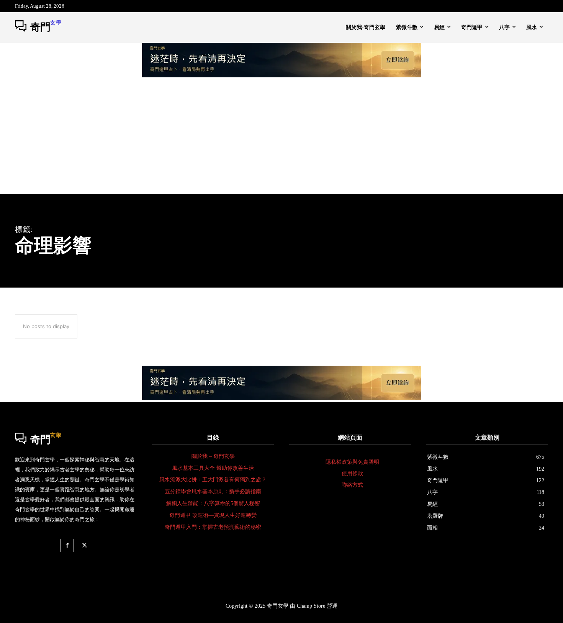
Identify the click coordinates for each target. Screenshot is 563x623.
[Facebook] (67, 545)
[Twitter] (84, 545)
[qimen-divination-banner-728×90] (281, 75)
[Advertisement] (281, 136)
